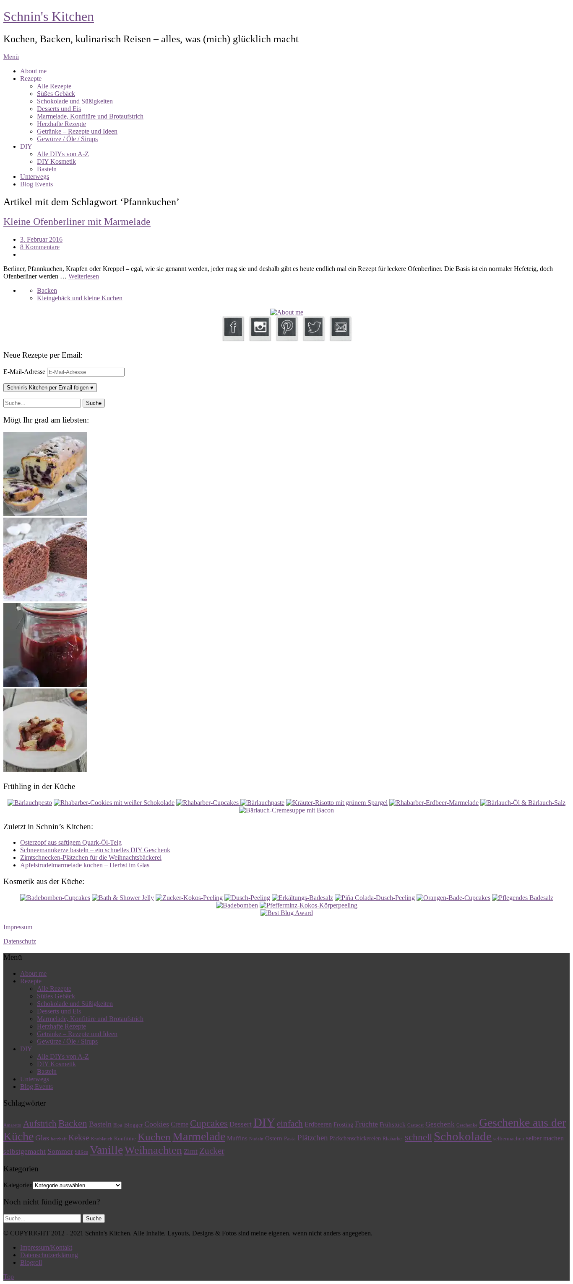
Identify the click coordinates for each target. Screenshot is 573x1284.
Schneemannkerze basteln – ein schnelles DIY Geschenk (95, 849)
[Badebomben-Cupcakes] (55, 897)
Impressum (17, 927)
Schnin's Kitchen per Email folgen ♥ (50, 387)
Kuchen (154, 1136)
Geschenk (440, 1124)
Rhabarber (393, 1139)
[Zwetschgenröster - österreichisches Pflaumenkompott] (45, 684)
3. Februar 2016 (41, 239)
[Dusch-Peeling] (247, 897)
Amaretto (12, 1125)
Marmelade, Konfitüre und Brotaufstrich (90, 116)
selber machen (545, 1138)
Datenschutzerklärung (49, 1254)
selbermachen (508, 1138)
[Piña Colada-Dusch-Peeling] (375, 897)
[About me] (286, 312)
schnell (418, 1137)
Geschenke (466, 1125)
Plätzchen (312, 1137)
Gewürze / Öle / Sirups (67, 138)
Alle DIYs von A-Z (63, 153)
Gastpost (415, 1125)
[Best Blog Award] (286, 912)
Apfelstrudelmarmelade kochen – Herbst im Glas (84, 865)
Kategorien (18, 1185)
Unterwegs (34, 176)
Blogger (133, 1125)
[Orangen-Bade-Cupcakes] (453, 897)
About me (33, 71)
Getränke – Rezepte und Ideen (77, 131)
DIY (264, 1122)
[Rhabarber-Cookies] (114, 802)
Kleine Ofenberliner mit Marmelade (77, 221)
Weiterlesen (83, 276)
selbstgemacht (24, 1151)
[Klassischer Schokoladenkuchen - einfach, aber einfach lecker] (45, 599)
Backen (47, 290)
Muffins (237, 1138)
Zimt (191, 1151)
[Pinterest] (287, 339)
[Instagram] (259, 339)
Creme (179, 1124)
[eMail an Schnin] (340, 339)
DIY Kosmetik (56, 161)
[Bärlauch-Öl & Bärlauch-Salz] (522, 802)
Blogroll (31, 1262)
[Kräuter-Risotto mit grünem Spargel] (337, 802)
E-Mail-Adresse (25, 371)
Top (8, 1276)
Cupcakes (209, 1123)
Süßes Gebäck (56, 93)
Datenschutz (19, 941)
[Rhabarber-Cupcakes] (208, 802)
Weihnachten (153, 1150)
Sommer (60, 1151)
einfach (290, 1124)
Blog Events (36, 184)
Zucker (211, 1151)
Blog (117, 1125)
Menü (11, 56)
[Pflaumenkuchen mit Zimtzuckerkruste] (45, 769)
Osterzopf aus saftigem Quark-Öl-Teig (71, 842)
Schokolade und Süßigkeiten (75, 101)
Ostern (273, 1138)
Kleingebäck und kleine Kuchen (79, 298)
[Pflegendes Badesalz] (522, 897)
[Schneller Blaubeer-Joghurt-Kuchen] (45, 513)
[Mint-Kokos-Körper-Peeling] (308, 905)
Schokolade (463, 1136)
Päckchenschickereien (355, 1138)
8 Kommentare (40, 246)
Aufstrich (40, 1124)
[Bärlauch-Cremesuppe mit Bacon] (286, 810)
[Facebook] (232, 339)
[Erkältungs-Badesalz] (302, 897)
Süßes (81, 1152)
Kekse (78, 1137)
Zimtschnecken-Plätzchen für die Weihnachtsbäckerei (90, 857)
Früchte (366, 1124)
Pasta (290, 1139)
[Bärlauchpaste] (262, 802)
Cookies (156, 1124)
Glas (42, 1138)
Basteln (47, 169)
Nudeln (256, 1139)
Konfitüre (125, 1138)
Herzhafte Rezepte (61, 123)
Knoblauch (101, 1139)
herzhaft (59, 1139)
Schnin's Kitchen (48, 16)
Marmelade (198, 1136)
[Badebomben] (237, 905)
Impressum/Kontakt (46, 1247)
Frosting (343, 1125)
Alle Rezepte (54, 86)
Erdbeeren (318, 1124)
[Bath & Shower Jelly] (123, 897)
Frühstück (393, 1124)
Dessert (240, 1124)
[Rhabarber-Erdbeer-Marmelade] (434, 802)
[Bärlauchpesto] (30, 802)
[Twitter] (313, 339)
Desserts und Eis (59, 108)
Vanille (106, 1149)
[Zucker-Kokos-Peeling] (189, 897)
